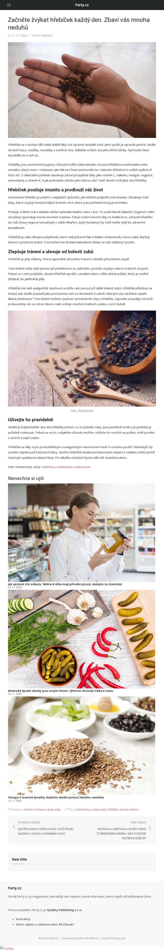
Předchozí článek (45, 827)
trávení (134, 809)
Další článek (121, 830)
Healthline (48, 467)
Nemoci (28, 809)
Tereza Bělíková (41, 35)
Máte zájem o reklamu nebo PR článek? (45, 924)
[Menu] (9, 5)
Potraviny (40, 809)
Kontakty (23, 919)
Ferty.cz (82, 5)
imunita (124, 809)
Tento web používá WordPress (80, 938)
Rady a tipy (54, 809)
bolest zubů (99, 809)
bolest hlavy (83, 809)
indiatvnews (64, 467)
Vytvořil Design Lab (113, 938)
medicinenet (82, 467)
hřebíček (113, 809)
